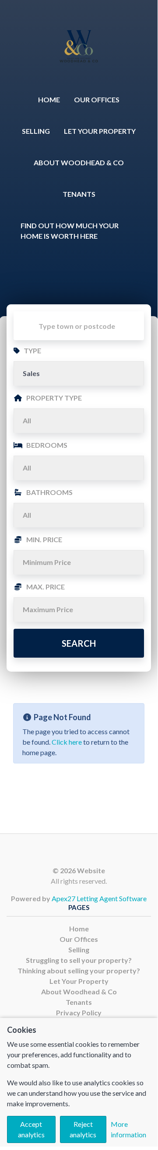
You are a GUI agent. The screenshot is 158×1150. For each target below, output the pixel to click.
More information (128, 1129)
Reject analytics (83, 1129)
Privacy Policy (79, 1012)
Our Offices (96, 99)
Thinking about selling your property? (79, 970)
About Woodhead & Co (79, 162)
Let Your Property (100, 131)
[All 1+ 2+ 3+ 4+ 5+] (79, 468)
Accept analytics (31, 1129)
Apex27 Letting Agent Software (99, 898)
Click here (67, 742)
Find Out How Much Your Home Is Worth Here (70, 230)
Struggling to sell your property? (79, 960)
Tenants (79, 194)
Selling (36, 131)
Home (49, 99)
